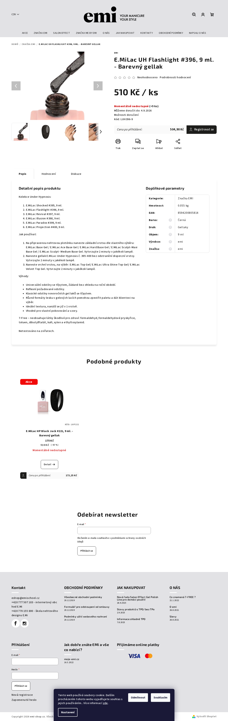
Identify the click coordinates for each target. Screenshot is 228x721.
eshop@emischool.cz (26, 598)
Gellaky (183, 227)
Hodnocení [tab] (49, 174)
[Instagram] (24, 623)
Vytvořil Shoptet (206, 716)
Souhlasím (160, 698)
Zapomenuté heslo (24, 700)
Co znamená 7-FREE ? (183, 597)
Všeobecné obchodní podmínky (83, 597)
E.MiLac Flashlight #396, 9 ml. (45, 210)
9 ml (181, 234)
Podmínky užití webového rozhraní (85, 616)
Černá (182, 220)
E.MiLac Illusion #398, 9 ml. (43, 218)
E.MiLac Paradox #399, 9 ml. (44, 223)
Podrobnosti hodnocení (175, 77)
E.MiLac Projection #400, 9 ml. (45, 227)
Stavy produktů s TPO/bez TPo (136, 609)
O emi (173, 607)
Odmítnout (138, 698)
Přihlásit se (86, 551)
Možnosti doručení (126, 115)
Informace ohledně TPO (131, 619)
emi (116, 52)
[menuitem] (25, 33)
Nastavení (67, 712)
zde (105, 703)
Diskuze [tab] (76, 174)
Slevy (173, 616)
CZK (14, 14)
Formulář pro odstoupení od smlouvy (87, 607)
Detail (47, 464)
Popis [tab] (22, 174)
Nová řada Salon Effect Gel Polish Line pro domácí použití (137, 598)
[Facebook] (16, 623)
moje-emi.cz (71, 659)
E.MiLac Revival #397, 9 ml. (43, 214)
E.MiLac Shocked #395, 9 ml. (44, 205)
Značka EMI (185, 198)
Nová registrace (22, 695)
